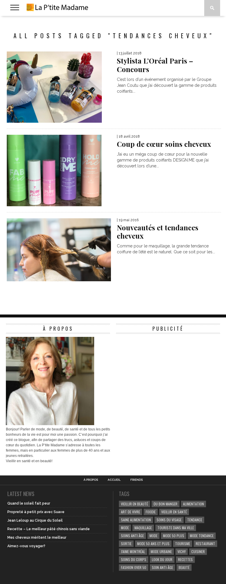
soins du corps (133, 559)
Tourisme (182, 543)
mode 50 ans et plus (153, 543)
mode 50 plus (173, 535)
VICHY (181, 551)
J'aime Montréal (133, 551)
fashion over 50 (133, 567)
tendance (194, 519)
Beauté (184, 567)
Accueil (114, 479)
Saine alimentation (136, 519)
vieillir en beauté (134, 503)
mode (125, 527)
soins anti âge (132, 535)
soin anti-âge (162, 567)
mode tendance (202, 535)
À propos (91, 479)
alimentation (193, 503)
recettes (185, 559)
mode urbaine (161, 551)
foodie (151, 511)
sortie (126, 543)
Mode (153, 535)
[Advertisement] (160, 373)
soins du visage (169, 519)
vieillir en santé (174, 511)
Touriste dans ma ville (175, 527)
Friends (136, 479)
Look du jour (162, 559)
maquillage (143, 527)
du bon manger (165, 503)
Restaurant (205, 543)
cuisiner (198, 551)
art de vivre (130, 511)
